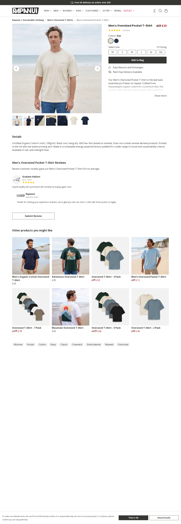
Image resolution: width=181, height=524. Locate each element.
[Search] (160, 11)
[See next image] (97, 68)
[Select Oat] (110, 41)
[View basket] (166, 11)
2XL (161, 52)
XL (151, 52)
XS (112, 52)
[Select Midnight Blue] (116, 41)
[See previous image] (16, 68)
